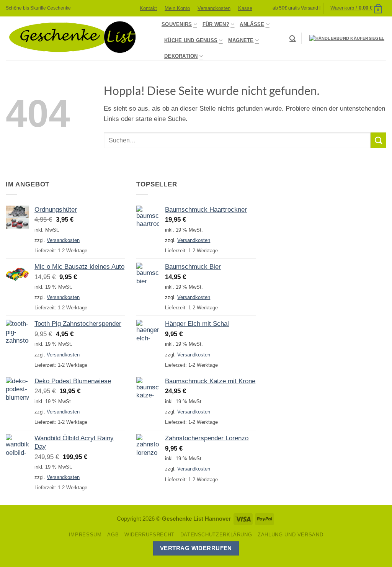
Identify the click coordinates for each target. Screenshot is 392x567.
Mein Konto (177, 8)
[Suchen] (292, 38)
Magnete (241, 40)
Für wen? (216, 24)
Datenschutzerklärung (216, 535)
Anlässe (252, 24)
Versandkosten (214, 8)
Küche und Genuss (190, 40)
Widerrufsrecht (149, 535)
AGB (113, 535)
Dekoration (181, 56)
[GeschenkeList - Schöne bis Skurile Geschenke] (78, 38)
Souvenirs (177, 24)
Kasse (245, 8)
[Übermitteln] (378, 140)
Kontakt (148, 8)
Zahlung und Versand (290, 535)
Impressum (85, 535)
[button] (356, 8)
